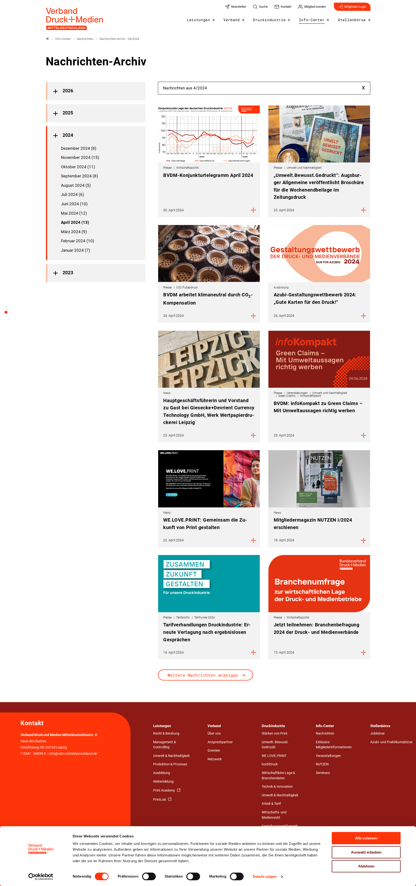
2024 (68, 135)
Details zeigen (265, 876)
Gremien (214, 751)
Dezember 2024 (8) (78, 148)
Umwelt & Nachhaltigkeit (171, 756)
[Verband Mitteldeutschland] (47, 39)
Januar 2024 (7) (75, 250)
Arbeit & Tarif (271, 804)
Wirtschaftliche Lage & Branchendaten (278, 775)
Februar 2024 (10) (77, 240)
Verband (231, 19)
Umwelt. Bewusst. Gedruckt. (275, 744)
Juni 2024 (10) (74, 203)
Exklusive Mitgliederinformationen (334, 744)
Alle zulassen (366, 838)
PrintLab (160, 800)
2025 (68, 113)
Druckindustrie (269, 19)
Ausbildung (161, 773)
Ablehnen (366, 866)
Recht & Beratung (166, 733)
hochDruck (270, 764)
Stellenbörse (352, 19)
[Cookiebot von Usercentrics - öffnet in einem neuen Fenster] (41, 876)
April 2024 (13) (75, 222)
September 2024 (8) (79, 176)
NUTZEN (322, 764)
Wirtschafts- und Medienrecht (274, 815)
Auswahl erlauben (366, 852)
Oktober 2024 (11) (78, 166)
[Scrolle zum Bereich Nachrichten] (9, 314)
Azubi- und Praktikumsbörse (391, 742)
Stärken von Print (274, 733)
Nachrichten (325, 733)
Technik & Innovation (277, 787)
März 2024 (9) (74, 231)
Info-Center (312, 19)
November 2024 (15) (80, 157)
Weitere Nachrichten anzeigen (203, 675)
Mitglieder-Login (355, 6)
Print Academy (164, 790)
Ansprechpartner (220, 742)
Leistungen (198, 19)
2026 (68, 91)
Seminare (323, 773)
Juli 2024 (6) (72, 194)
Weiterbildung (163, 782)
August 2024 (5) (76, 185)
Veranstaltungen (328, 756)
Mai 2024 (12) (74, 213)
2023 (68, 272)
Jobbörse (377, 733)
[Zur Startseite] (75, 18)
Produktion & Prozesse (170, 764)
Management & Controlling (164, 744)
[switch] (149, 876)
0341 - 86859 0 (34, 754)
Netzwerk (215, 759)
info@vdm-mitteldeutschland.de (73, 754)
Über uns (214, 733)
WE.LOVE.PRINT (274, 756)
